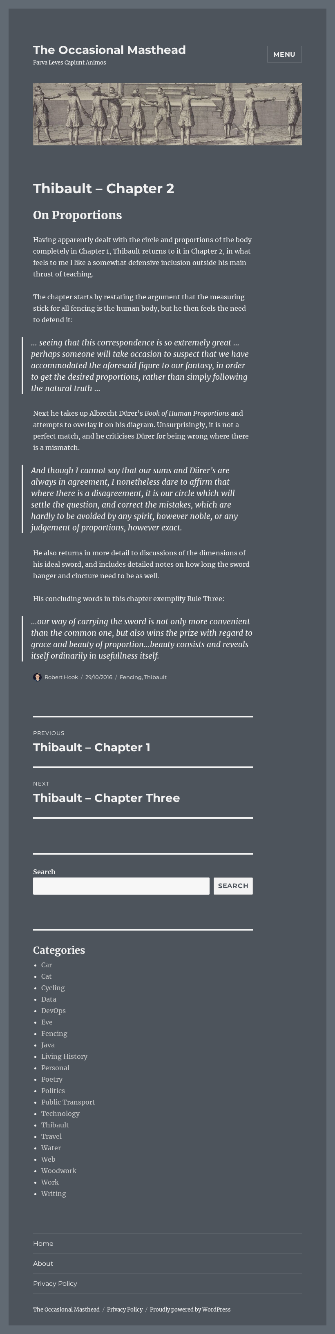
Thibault (155, 677)
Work (50, 1182)
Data (48, 999)
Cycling (53, 988)
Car (46, 965)
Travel (51, 1136)
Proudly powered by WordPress (190, 1309)
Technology (60, 1113)
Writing (53, 1193)
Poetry (52, 1079)
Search (44, 872)
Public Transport (68, 1102)
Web (48, 1159)
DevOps (53, 1011)
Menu (284, 54)
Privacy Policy (55, 1283)
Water (51, 1148)
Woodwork (58, 1171)
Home (43, 1243)
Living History (64, 1056)
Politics (53, 1091)
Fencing (131, 677)
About (43, 1263)
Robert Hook (61, 677)
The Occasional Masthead (109, 50)
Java (48, 1045)
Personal (55, 1068)
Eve (47, 1022)
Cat (46, 976)
